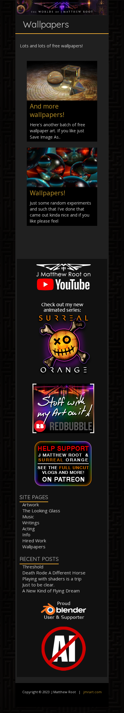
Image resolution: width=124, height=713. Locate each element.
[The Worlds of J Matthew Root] (62, 3)
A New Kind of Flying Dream (51, 591)
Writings (30, 523)
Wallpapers (33, 547)
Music (28, 517)
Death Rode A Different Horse (53, 573)
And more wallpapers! (47, 110)
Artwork (30, 505)
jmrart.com (92, 692)
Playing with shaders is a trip (52, 579)
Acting (28, 529)
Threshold (32, 567)
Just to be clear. (38, 585)
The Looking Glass (41, 511)
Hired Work (34, 541)
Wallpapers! (47, 193)
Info (26, 535)
